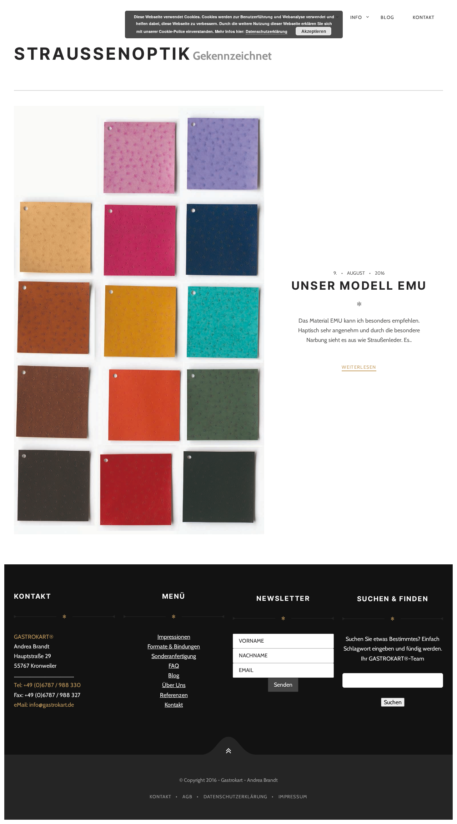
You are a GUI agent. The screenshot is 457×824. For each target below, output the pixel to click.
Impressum (292, 796)
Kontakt (424, 17)
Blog (387, 17)
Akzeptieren (313, 31)
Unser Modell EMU (359, 286)
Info (356, 17)
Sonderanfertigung (173, 656)
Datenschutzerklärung (235, 796)
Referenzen (174, 695)
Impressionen (173, 636)
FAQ (174, 665)
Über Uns (174, 685)
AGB (187, 796)
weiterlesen (359, 367)
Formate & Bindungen (173, 646)
